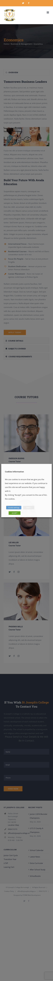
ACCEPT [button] (14, 513)
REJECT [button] (28, 507)
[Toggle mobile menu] (48, 12)
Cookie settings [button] (13, 507)
